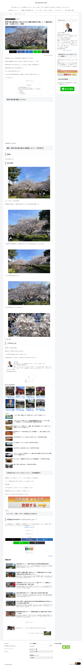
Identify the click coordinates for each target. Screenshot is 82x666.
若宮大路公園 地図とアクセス (24, 87)
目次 (28, 85)
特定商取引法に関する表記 (10, 645)
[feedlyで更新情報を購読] (29, 549)
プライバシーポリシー (9, 648)
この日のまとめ (23, 93)
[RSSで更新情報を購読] (32, 549)
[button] (45, 51)
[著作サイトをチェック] (26, 549)
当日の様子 (22, 92)
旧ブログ (6, 651)
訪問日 (21, 90)
